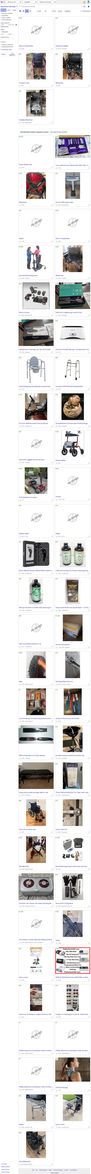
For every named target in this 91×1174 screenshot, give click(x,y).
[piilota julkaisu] (52, 49)
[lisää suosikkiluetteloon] (20, 49)
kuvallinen (5, 15)
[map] (30, 11)
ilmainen (5, 32)
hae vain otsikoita (7, 13)
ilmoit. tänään (6, 17)
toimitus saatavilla (7, 44)
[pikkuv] (23, 11)
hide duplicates (6, 20)
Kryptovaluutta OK (7, 47)
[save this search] (88, 6)
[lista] (20, 11)
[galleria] (27, 11)
